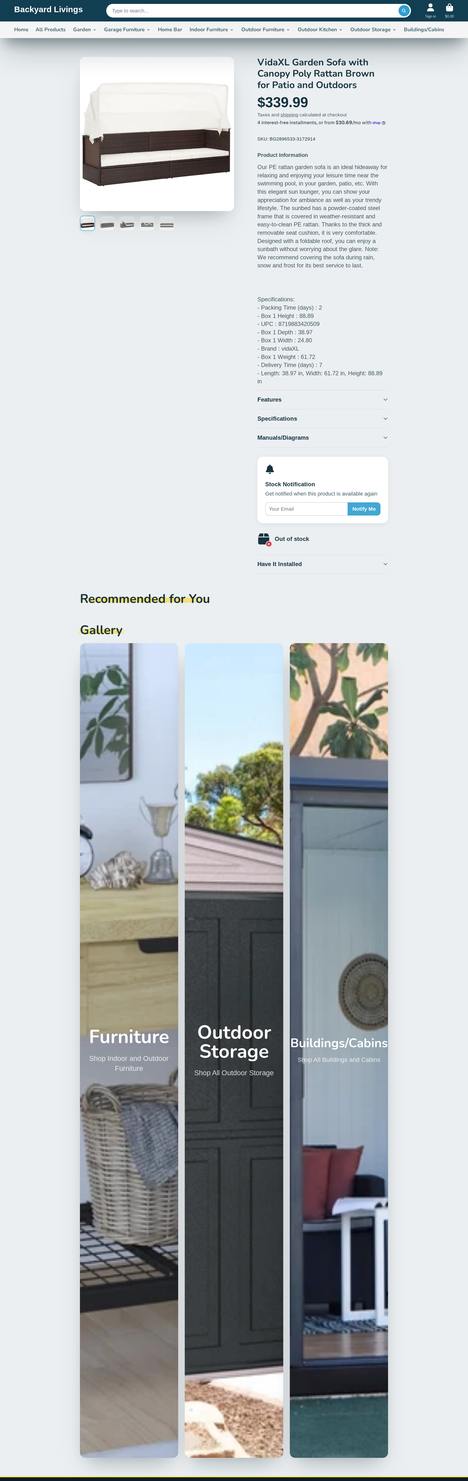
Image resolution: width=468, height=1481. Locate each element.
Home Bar (170, 29)
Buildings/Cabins (424, 29)
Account (430, 10)
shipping (289, 114)
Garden (82, 29)
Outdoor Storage (370, 29)
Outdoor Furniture (262, 29)
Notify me (364, 509)
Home (21, 29)
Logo (48, 10)
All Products (51, 29)
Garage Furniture (124, 29)
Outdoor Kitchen (317, 29)
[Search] (404, 10)
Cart (449, 10)
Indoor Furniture (209, 29)
